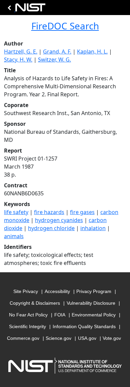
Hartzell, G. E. (20, 51)
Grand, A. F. (57, 51)
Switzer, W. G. (54, 59)
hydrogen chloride (51, 228)
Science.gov (58, 338)
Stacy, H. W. (18, 59)
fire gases (82, 212)
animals (14, 236)
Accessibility (57, 291)
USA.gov (87, 338)
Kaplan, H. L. (92, 51)
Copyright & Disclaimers (35, 303)
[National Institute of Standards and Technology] (25, 9)
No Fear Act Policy (28, 314)
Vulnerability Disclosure (91, 303)
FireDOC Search (65, 25)
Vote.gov (112, 338)
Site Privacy (25, 291)
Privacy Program (93, 291)
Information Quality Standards (84, 326)
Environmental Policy (94, 314)
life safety (16, 212)
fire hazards (49, 212)
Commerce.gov (23, 338)
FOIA (59, 314)
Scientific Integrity (27, 326)
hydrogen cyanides (59, 220)
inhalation (93, 228)
